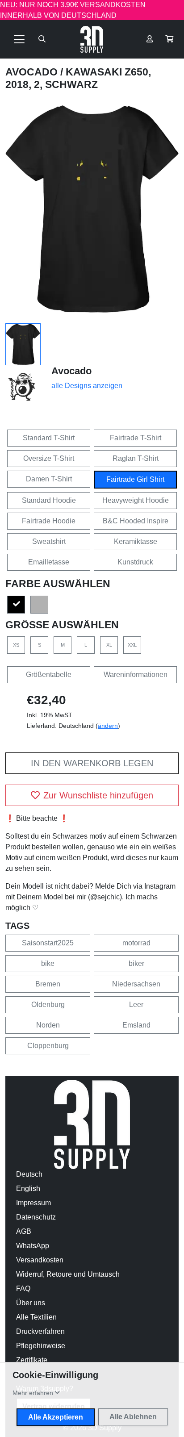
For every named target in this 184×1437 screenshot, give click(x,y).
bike (47, 963)
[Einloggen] (149, 39)
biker (136, 963)
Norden (48, 1025)
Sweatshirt (49, 541)
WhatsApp (32, 1245)
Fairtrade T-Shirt (135, 438)
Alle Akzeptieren (55, 1417)
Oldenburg (48, 1004)
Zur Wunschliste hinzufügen (98, 795)
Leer (136, 1004)
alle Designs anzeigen (86, 385)
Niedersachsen (136, 984)
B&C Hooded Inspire (135, 521)
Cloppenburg (48, 1045)
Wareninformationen (135, 674)
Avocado (32, 72)
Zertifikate (31, 1360)
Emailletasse (48, 562)
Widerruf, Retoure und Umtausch (68, 1274)
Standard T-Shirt (49, 438)
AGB (23, 1231)
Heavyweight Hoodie (135, 500)
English (28, 1188)
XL (109, 644)
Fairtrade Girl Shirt (135, 479)
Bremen (47, 984)
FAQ (23, 1288)
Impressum (33, 1203)
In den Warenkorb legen (92, 763)
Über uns (30, 1303)
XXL (132, 644)
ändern (108, 725)
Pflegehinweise (40, 1345)
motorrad (136, 943)
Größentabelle (48, 674)
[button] (169, 39)
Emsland (136, 1025)
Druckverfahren (40, 1331)
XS (16, 644)
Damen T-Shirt (49, 479)
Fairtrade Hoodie (48, 521)
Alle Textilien (36, 1317)
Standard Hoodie (49, 500)
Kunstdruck (135, 562)
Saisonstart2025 (48, 943)
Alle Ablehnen (133, 1416)
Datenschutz (36, 1217)
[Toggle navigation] (19, 39)
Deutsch (29, 1174)
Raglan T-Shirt (136, 458)
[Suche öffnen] (42, 39)
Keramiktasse (135, 541)
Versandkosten (39, 1260)
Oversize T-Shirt (48, 458)
